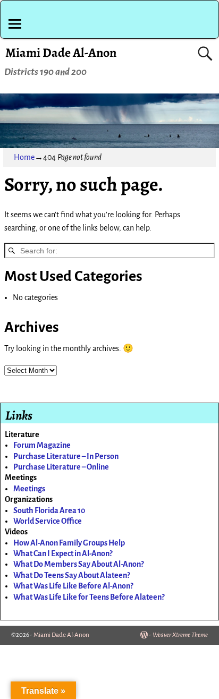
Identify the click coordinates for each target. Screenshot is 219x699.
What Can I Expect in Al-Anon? (62, 553)
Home (24, 157)
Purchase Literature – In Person (66, 456)
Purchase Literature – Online (61, 467)
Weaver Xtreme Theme (180, 635)
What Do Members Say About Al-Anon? (78, 564)
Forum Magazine (42, 445)
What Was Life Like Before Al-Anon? (73, 586)
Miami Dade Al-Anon (60, 52)
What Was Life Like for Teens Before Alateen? (88, 597)
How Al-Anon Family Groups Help (69, 543)
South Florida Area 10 (49, 510)
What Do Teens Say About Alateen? (71, 575)
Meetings (29, 488)
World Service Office (47, 521)
